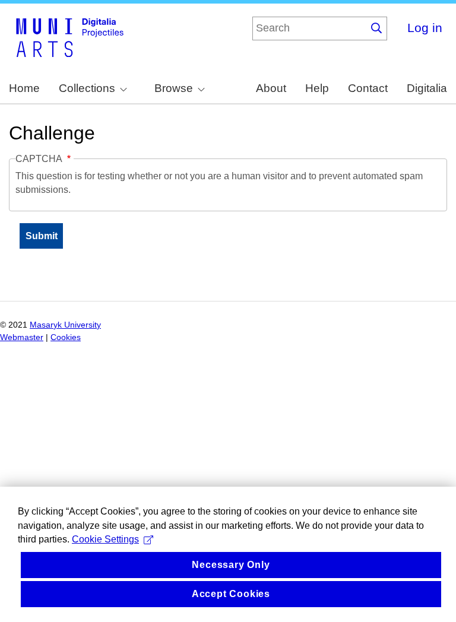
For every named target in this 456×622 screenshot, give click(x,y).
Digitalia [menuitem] (427, 88)
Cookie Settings (105, 539)
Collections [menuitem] (87, 88)
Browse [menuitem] (173, 88)
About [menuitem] (271, 88)
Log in (424, 27)
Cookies (65, 337)
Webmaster (21, 337)
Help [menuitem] (317, 88)
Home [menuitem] (24, 88)
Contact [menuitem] (368, 88)
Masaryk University (65, 324)
